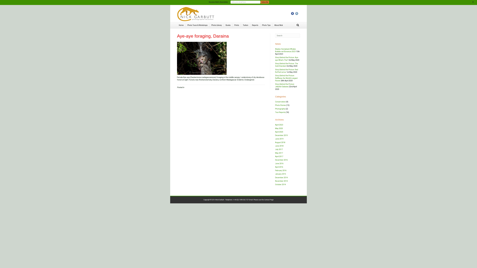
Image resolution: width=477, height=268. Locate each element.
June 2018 (279, 146)
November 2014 (281, 181)
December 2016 (281, 160)
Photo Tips (266, 25)
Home (181, 25)
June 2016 (279, 164)
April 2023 (279, 125)
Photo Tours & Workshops (197, 25)
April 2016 (279, 167)
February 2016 (280, 170)
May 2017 (279, 153)
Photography (280, 109)
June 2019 (279, 139)
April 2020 (279, 132)
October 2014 (280, 184)
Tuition (245, 25)
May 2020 (279, 128)
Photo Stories (280, 105)
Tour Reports (280, 112)
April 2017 (279, 156)
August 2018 (280, 142)
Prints (236, 25)
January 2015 (280, 174)
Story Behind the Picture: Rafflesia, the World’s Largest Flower (286, 78)
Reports (255, 25)
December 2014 (281, 178)
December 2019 (281, 135)
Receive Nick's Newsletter (218, 2)
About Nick (278, 25)
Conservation (280, 102)
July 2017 (279, 149)
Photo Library (216, 25)
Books (228, 25)
